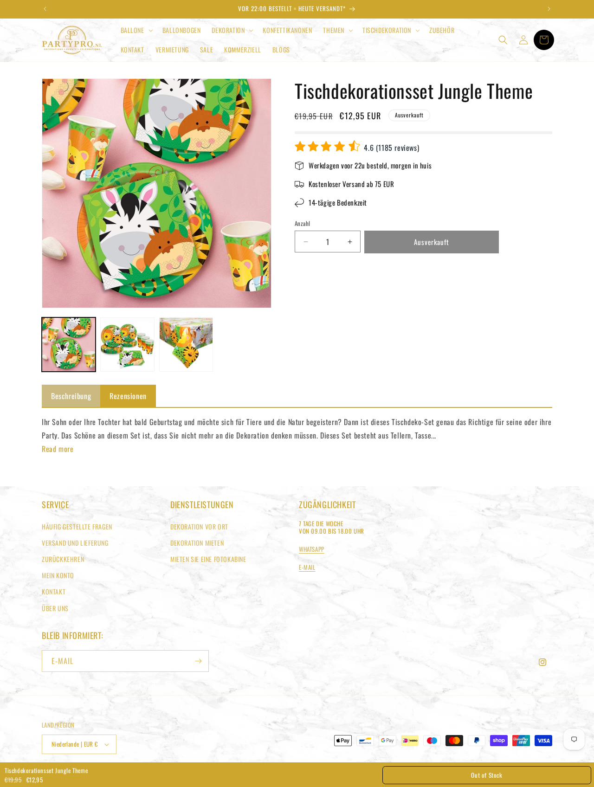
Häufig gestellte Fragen (77, 526)
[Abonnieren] (198, 661)
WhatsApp (311, 549)
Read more (57, 448)
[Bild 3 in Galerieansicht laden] (186, 344)
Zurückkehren (63, 559)
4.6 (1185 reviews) (390, 147)
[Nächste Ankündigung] (549, 9)
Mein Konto (58, 575)
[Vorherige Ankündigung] (45, 9)
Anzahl (302, 223)
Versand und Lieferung (75, 543)
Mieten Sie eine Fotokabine (208, 559)
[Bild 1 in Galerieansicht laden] (69, 344)
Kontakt (53, 591)
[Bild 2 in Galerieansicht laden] (127, 344)
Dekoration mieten (197, 543)
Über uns (55, 608)
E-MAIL (307, 567)
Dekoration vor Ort (199, 526)
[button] (136, 30)
